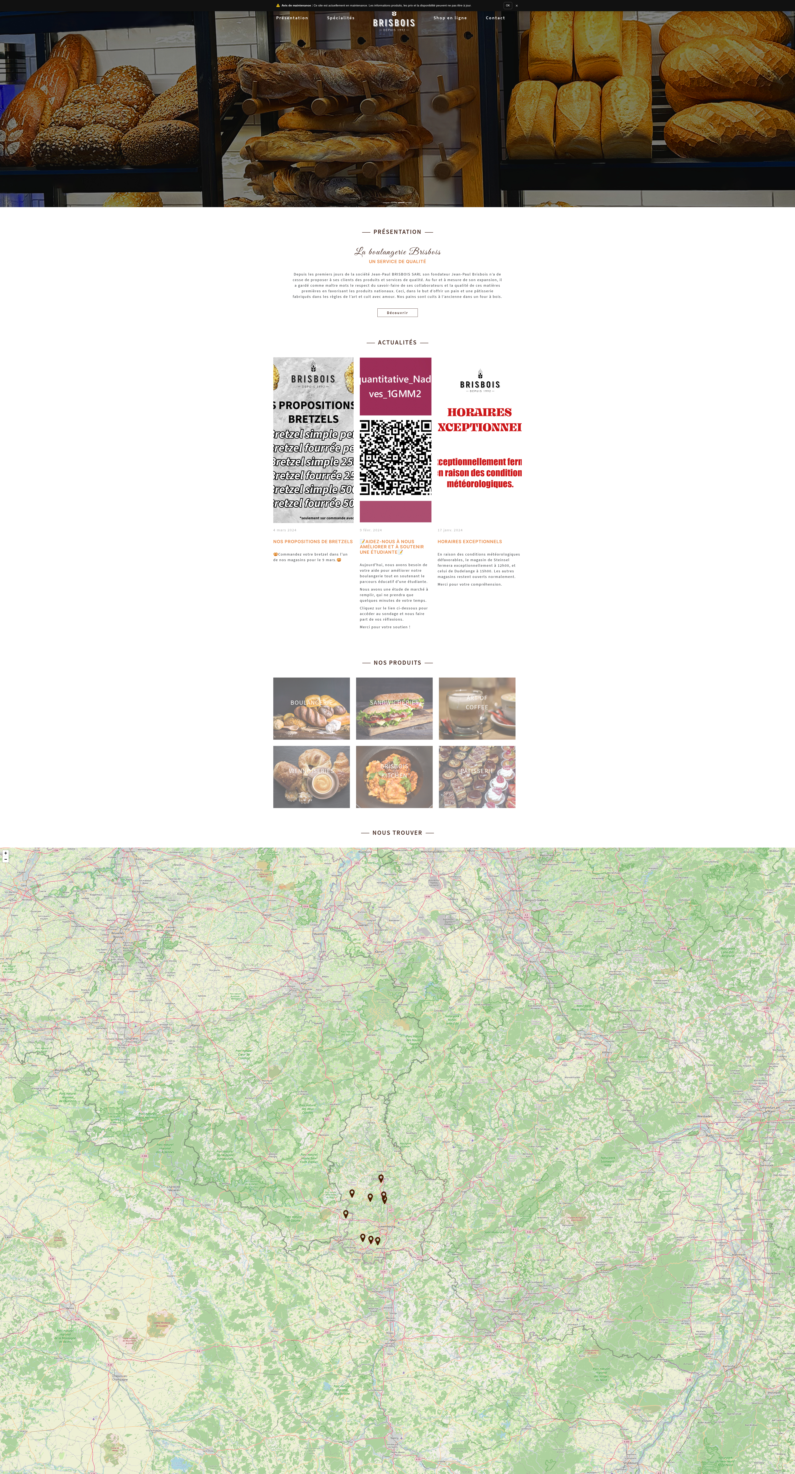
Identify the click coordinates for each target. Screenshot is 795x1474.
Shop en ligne (450, 18)
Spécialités (341, 18)
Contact (495, 18)
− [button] (5, 859)
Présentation (292, 18)
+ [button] (5, 853)
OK (508, 5)
